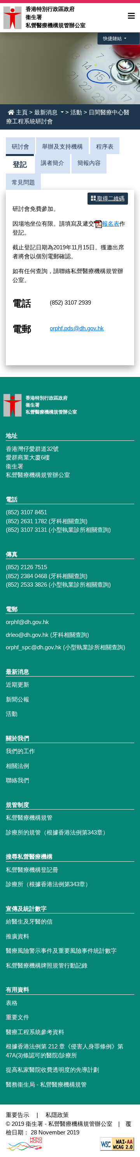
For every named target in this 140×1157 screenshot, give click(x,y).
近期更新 (17, 684)
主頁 (22, 112)
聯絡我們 (17, 780)
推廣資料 (17, 936)
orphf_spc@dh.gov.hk (33, 647)
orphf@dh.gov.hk (27, 622)
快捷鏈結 (113, 38)
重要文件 (17, 1017)
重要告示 (17, 1114)
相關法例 (17, 766)
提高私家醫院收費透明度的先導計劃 (52, 1069)
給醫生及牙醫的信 (29, 921)
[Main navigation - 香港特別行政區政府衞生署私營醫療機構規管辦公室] (12, 17)
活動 (76, 112)
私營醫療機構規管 (29, 817)
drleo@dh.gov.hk (27, 634)
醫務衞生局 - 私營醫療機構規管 (46, 1084)
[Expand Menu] (131, 16)
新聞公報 (17, 699)
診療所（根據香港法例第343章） (48, 884)
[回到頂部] (117, 1106)
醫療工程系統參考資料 (35, 1032)
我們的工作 (20, 751)
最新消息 (46, 112)
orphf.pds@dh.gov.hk (77, 328)
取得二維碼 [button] (110, 198)
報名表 (110, 223)
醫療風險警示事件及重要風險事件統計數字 (61, 950)
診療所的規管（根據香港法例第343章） (57, 832)
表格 (12, 1002)
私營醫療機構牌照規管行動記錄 (47, 965)
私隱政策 (57, 1114)
